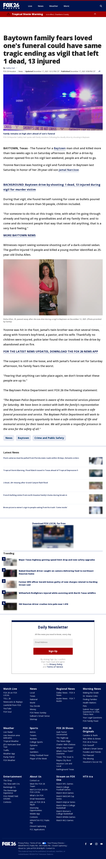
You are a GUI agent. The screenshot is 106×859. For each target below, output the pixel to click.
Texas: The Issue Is (64, 757)
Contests (7, 802)
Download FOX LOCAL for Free (49, 523)
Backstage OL (9, 787)
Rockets (33, 738)
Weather (8, 728)
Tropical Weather (11, 741)
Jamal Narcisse (69, 170)
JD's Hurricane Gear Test (12, 745)
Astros (33, 732)
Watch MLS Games (64, 820)
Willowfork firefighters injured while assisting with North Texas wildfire (57, 593)
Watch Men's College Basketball (65, 806)
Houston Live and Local (64, 764)
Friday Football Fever (39, 755)
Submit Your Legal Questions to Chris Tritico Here (91, 712)
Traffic (6, 750)
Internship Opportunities (36, 809)
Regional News (65, 688)
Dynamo (34, 745)
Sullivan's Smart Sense (40, 716)
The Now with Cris (11, 783)
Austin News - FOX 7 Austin (65, 699)
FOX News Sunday (38, 712)
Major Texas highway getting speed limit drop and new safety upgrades (57, 559)
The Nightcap (62, 737)
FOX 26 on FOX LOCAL (10, 693)
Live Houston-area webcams (11, 736)
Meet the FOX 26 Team (37, 785)
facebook (86, 844)
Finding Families (90, 699)
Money (33, 709)
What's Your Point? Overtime (64, 752)
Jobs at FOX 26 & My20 (37, 803)
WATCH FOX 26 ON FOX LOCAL (38, 790)
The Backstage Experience (10, 791)
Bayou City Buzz (63, 760)
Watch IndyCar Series (65, 802)
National (33, 699)
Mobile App (35, 813)
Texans (33, 735)
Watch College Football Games (63, 788)
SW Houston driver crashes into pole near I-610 (43, 604)
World (32, 702)
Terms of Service (55, 666)
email (101, 844)
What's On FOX (36, 795)
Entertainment (12, 776)
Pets (85, 706)
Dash (32, 748)
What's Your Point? (64, 747)
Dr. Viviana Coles (90, 696)
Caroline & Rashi (90, 735)
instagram (96, 844)
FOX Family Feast (90, 721)
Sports (34, 728)
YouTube (7, 708)
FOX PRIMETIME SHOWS (10, 797)
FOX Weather (9, 760)
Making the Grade (91, 692)
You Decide (35, 706)
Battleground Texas (65, 769)
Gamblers (34, 752)
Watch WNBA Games (65, 817)
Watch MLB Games (65, 793)
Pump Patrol (8, 757)
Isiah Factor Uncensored (61, 733)
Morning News (92, 688)
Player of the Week (38, 758)
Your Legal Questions (92, 717)
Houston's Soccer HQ (92, 762)
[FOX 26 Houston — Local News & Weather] (12, 6)
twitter (91, 844)
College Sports (36, 742)
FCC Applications (37, 829)
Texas (32, 696)
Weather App (9, 753)
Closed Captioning (38, 826)
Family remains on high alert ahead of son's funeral (29, 133)
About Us (35, 776)
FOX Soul (7, 711)
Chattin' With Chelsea (65, 744)
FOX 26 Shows (64, 728)
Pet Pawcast (88, 755)
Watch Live (10, 688)
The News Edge (63, 741)
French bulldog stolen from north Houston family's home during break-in (35, 495)
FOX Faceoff (88, 745)
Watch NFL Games (64, 783)
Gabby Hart (10, 68)
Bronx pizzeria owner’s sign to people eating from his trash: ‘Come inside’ (35, 507)
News (20, 71)
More (66, 6)
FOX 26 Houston (9, 71)
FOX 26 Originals (88, 729)
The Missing (88, 758)
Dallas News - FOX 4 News (65, 693)
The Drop (7, 780)
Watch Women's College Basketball (64, 812)
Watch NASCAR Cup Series (65, 797)
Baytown (60, 148)
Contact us (34, 780)
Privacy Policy (56, 664)
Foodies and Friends (92, 752)
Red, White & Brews (92, 738)
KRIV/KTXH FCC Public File (40, 821)
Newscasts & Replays (13, 701)
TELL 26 (7, 698)
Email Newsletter (37, 798)
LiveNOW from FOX (12, 705)
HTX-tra (88, 776)
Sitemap (33, 719)
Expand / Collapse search (101, 6)
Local (32, 692)
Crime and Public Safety (49, 438)
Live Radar (8, 732)
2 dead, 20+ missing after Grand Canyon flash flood (25, 482)
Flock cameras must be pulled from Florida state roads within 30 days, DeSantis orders (41, 458)
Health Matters (89, 702)
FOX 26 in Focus (90, 742)
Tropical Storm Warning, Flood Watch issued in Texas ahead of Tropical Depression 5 (40, 470)
